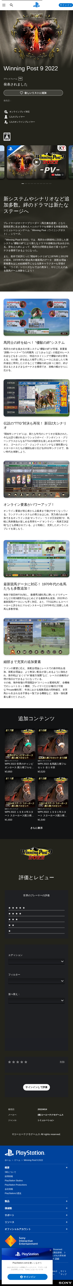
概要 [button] (7, 1167)
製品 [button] (7, 1201)
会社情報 (9, 1189)
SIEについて (10, 1172)
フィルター (14, 974)
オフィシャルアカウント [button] (18, 1229)
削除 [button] (62, 1062)
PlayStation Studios (14, 1180)
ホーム (8, 1160)
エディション (15, 955)
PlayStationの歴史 (13, 1193)
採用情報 (9, 1176)
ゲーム (17, 1160)
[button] (36, 162)
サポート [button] (9, 1215)
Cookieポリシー (53, 1272)
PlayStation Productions (16, 1185)
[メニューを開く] (4, 5)
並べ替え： (14, 994)
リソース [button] (9, 1222)
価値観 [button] (8, 1208)
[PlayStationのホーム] (36, 5)
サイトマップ (63, 1272)
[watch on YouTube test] (57, 175)
